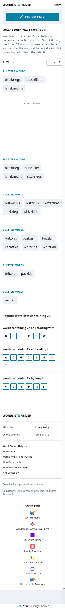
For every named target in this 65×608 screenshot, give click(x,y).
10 (36, 386)
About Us (8, 427)
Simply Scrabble (33, 551)
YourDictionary (32, 573)
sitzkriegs (34, 176)
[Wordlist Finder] (17, 415)
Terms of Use (41, 434)
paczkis (26, 273)
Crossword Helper (32, 539)
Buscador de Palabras (32, 584)
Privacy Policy (41, 427)
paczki (9, 300)
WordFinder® (32, 517)
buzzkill (47, 238)
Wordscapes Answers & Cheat (32, 528)
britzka (10, 273)
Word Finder (9, 451)
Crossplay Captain (32, 562)
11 (44, 386)
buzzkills (32, 203)
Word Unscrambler (13, 462)
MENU (57, 4)
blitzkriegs (13, 79)
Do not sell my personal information (23, 484)
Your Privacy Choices (36, 606)
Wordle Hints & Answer (15, 467)
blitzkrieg (12, 168)
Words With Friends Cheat (17, 456)
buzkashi (29, 238)
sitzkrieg (11, 211)
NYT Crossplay (11, 472)
